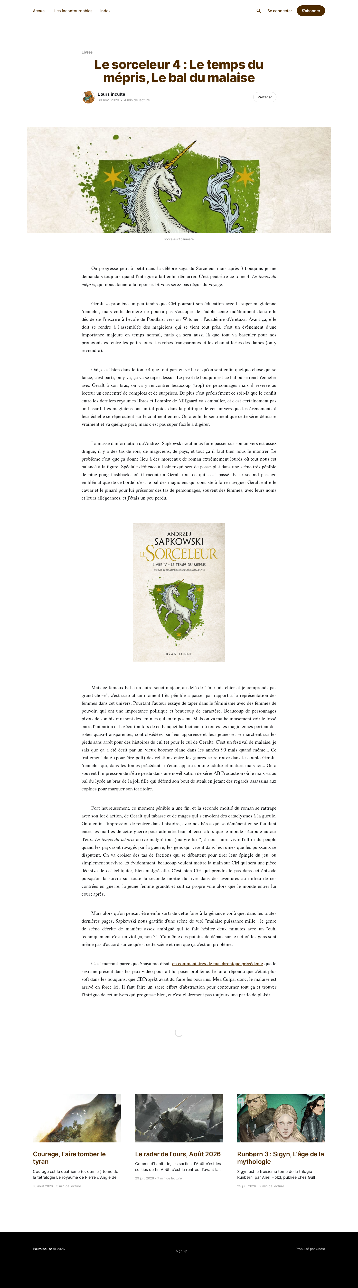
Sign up (181, 1251)
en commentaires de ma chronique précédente (217, 963)
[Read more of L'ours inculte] (88, 97)
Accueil (40, 10)
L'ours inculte (179, 10)
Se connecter (279, 10)
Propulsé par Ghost (310, 1249)
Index (105, 10)
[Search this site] (259, 11)
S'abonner (311, 10)
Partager (265, 97)
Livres (87, 52)
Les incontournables (73, 10)
